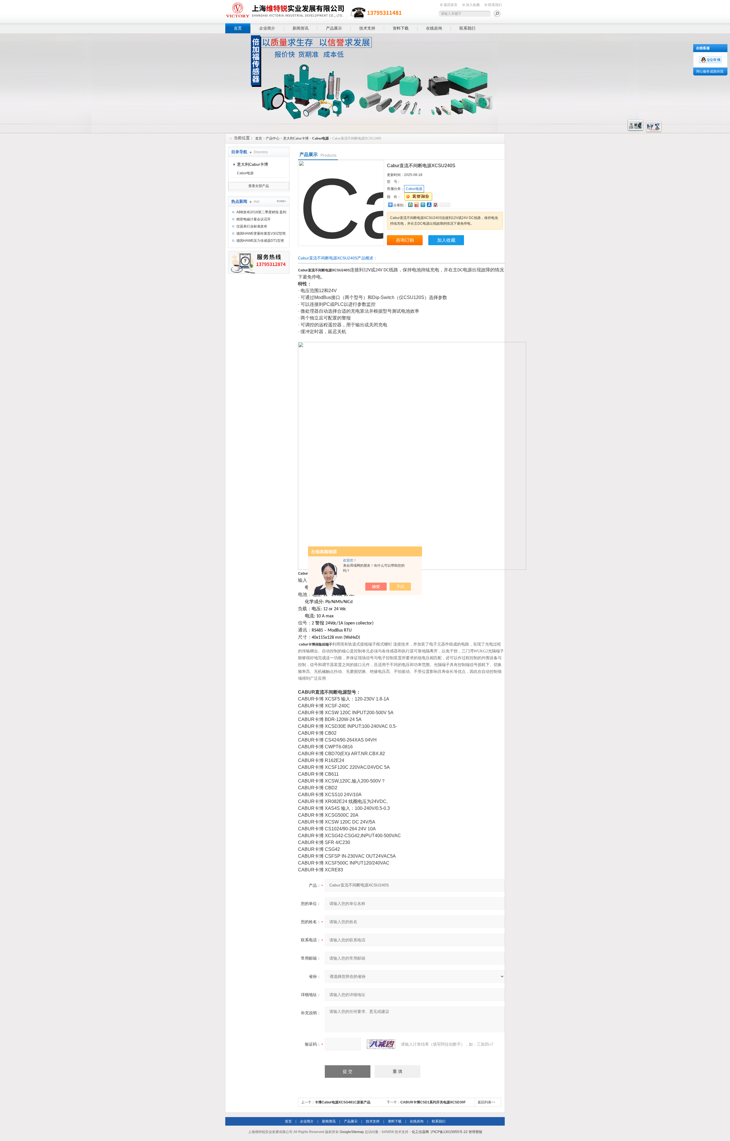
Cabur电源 (245, 173)
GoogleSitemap (352, 1132)
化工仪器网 (420, 1132)
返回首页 (450, 5)
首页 (238, 28)
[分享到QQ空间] (410, 204)
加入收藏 (473, 5)
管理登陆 (475, 1132)
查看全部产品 (258, 186)
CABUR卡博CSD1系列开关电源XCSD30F (433, 1102)
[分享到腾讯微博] (422, 204)
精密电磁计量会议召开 (253, 219)
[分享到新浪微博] (416, 204)
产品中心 (272, 138)
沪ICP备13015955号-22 (449, 1132)
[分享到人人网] (429, 204)
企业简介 (267, 28)
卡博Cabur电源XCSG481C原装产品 (342, 1102)
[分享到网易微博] (435, 204)
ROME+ (281, 201)
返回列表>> (486, 1102)
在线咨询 (434, 28)
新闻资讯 (301, 28)
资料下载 (401, 28)
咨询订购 (405, 240)
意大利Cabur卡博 (296, 138)
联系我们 (495, 5)
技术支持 (367, 28)
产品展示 (334, 28)
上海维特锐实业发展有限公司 (313, 10)
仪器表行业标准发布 (251, 226)
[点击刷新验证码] (381, 1044)
